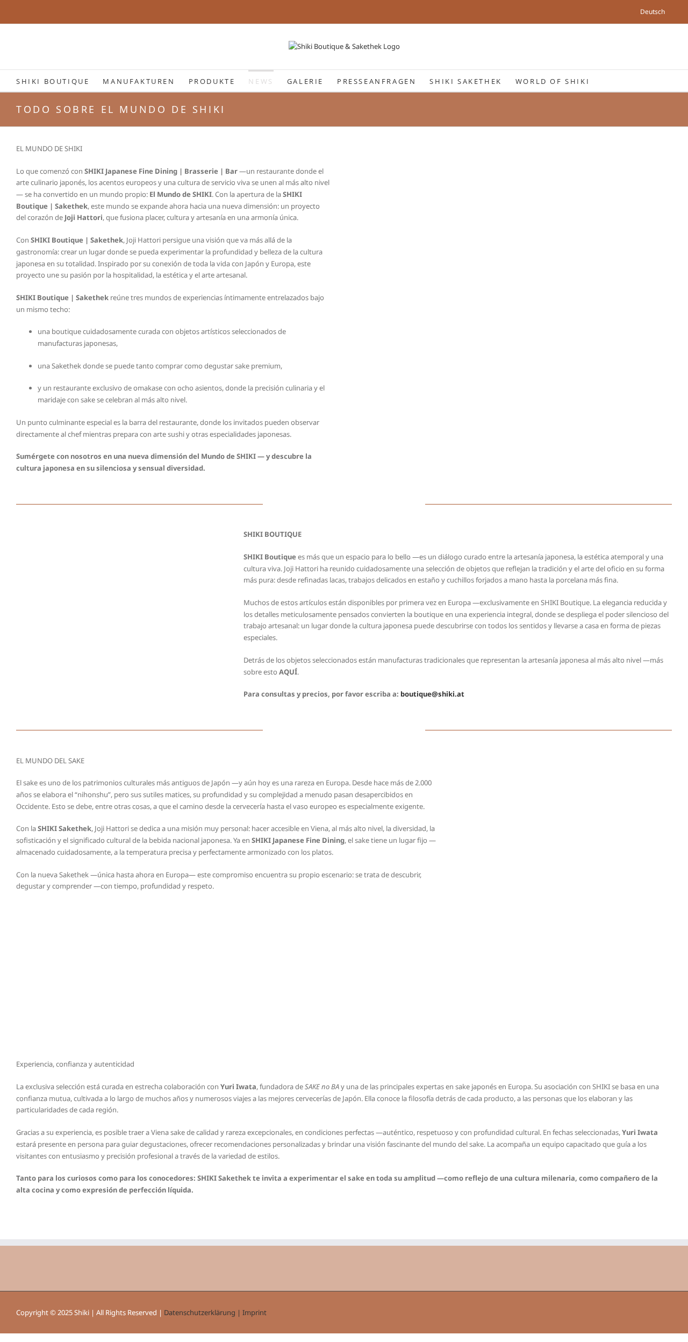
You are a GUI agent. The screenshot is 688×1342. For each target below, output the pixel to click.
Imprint (254, 1312)
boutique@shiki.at (432, 694)
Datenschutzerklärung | (203, 1312)
